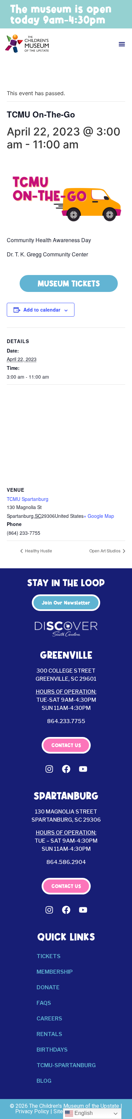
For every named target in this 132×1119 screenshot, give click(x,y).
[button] (122, 44)
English (83, 1113)
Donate (48, 987)
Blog (44, 1081)
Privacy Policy (32, 1111)
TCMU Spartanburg (27, 498)
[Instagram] (49, 768)
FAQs (44, 1003)
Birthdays (52, 1050)
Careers (49, 1018)
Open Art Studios (105, 550)
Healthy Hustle (38, 550)
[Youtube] (82, 768)
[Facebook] (66, 768)
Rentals (49, 1034)
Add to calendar (41, 309)
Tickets (49, 956)
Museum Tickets (69, 283)
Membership (55, 972)
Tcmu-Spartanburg (66, 1065)
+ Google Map (99, 515)
